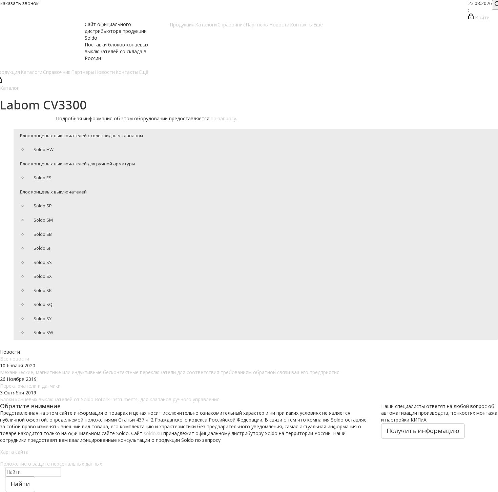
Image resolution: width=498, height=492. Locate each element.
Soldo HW (44, 149)
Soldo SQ (43, 304)
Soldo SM (43, 220)
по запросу (223, 118)
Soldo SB (43, 234)
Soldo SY (42, 318)
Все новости (14, 358)
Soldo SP (43, 206)
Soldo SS (43, 262)
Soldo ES (42, 178)
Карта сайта (14, 452)
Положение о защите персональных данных (51, 463)
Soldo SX (43, 276)
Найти (20, 484)
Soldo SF (42, 248)
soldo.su (153, 433)
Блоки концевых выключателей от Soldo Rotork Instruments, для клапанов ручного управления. (110, 399)
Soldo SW (43, 332)
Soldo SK (43, 290)
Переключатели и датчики (30, 386)
